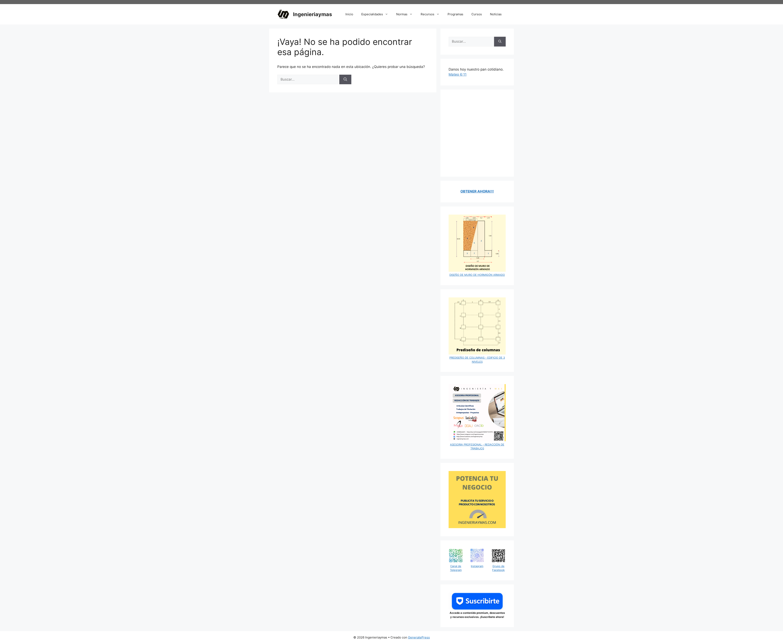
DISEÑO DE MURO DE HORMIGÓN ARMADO (477, 274)
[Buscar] (345, 79)
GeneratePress (419, 637)
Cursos (476, 14)
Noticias (496, 14)
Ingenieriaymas (312, 14)
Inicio (349, 14)
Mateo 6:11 (458, 74)
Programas (455, 14)
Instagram (477, 566)
